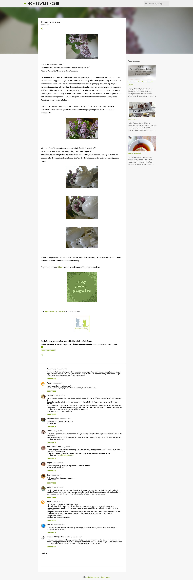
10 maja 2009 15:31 (57, 501)
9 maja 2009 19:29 (62, 369)
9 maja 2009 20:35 (59, 431)
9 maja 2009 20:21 (65, 418)
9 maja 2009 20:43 (67, 447)
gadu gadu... (51, 350)
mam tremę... (132, 119)
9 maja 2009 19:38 (59, 395)
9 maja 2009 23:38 (56, 475)
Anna (49, 383)
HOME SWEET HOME (43, 3)
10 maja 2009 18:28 (59, 524)
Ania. (49, 487)
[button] (42, 28)
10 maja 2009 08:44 (57, 487)
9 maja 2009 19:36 (57, 383)
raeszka (50, 524)
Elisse (60, 267)
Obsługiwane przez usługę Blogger (97, 577)
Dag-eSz (62, 311)
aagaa (49, 463)
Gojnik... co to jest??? (134, 153)
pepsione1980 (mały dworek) (58, 537)
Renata (50, 431)
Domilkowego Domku (65, 455)
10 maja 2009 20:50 (76, 537)
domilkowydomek (54, 447)
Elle (48, 475)
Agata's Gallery (51, 311)
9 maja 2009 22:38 (57, 462)
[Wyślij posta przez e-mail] (42, 348)
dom (43, 350)
